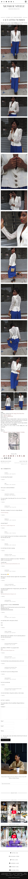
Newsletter (24, 874)
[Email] (24, 456)
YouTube (15, 870)
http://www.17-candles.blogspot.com (8, 525)
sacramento (8, 600)
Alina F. (6, 472)
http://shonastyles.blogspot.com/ (13, 688)
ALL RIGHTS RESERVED (17, 873)
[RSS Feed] (13, 1)
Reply (3, 479)
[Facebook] (8, 1)
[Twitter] (1, 1)
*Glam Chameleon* (9, 584)
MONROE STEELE (14, 6)
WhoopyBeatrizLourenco (11, 643)
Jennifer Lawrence (9, 494)
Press (18, 874)
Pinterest (14, 866)
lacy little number (14, 20)
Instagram (14, 856)
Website (2, 730)
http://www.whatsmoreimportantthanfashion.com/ (10, 563)
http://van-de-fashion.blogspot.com (7, 650)
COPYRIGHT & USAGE (18, 875)
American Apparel (18, 17)
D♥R (5, 483)
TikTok (14, 859)
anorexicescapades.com (11, 667)
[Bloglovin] (15, 456)
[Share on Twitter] (8, 458)
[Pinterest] (8, 456)
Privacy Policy (9, 875)
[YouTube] (6, 1)
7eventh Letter (8, 554)
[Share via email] (5, 458)
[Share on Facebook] (7, 458)
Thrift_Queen (8, 631)
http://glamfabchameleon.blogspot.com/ (8, 594)
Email (2, 726)
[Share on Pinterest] (10, 458)
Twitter (14, 852)
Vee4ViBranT (8, 678)
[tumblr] (17, 456)
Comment (3, 706)
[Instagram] (6, 456)
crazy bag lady (6, 462)
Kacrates (7, 570)
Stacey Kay (7, 506)
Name (2, 721)
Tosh (6, 616)
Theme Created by (14, 877)
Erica (6, 531)
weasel (6, 543)
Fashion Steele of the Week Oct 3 (20, 463)
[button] (26, 1)
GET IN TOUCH (12, 874)
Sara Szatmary (8, 656)
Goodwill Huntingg (4, 512)
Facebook (14, 863)
